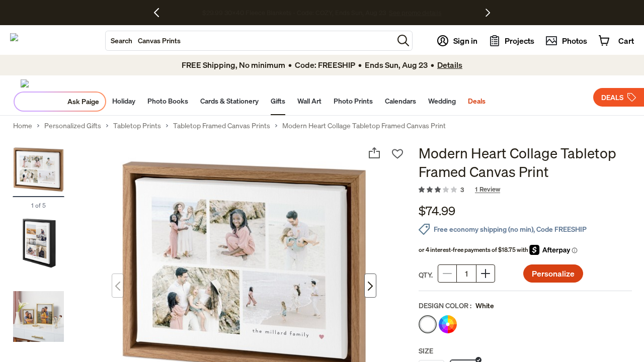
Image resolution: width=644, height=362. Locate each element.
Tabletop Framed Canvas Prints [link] (221, 125)
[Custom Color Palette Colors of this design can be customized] (448, 324)
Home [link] (22, 125)
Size (426, 350)
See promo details (451, 12)
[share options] (374, 153)
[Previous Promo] (160, 12)
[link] (525, 190)
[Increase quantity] (485, 273)
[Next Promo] (488, 13)
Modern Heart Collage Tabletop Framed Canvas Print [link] (364, 125)
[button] (403, 40)
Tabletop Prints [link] (137, 125)
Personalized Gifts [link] (72, 125)
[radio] (428, 324)
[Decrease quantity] (447, 273)
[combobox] (249, 40)
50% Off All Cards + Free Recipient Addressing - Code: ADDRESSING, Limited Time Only (294, 12)
